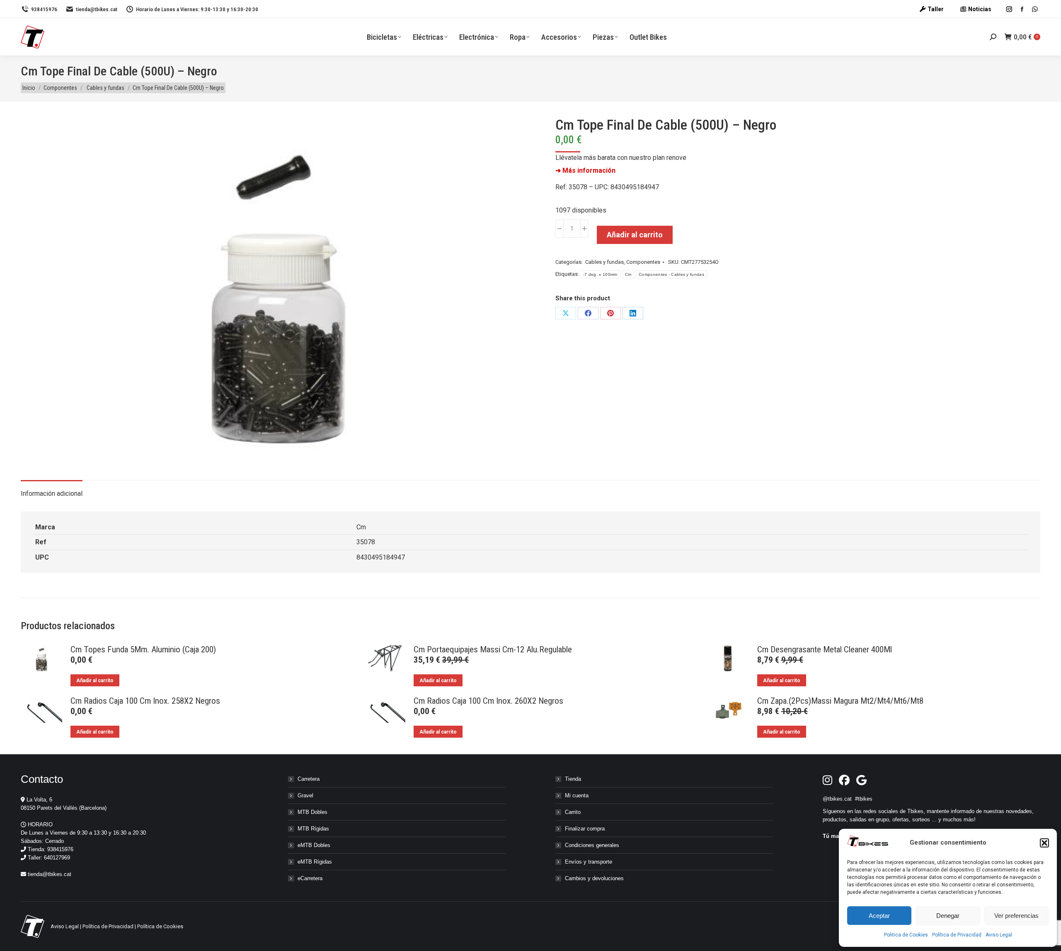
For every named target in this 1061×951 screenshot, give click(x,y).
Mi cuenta (577, 795)
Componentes (643, 262)
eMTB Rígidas (315, 862)
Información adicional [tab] (51, 493)
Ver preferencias (1016, 915)
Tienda (573, 779)
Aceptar (879, 915)
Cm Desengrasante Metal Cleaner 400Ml (824, 649)
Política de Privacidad (956, 935)
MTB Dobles (312, 812)
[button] (1044, 843)
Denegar (947, 915)
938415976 (44, 9)
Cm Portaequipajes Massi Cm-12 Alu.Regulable (493, 649)
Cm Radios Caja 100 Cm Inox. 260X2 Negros (488, 701)
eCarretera (310, 878)
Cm (628, 274)
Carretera (309, 779)
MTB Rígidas (313, 828)
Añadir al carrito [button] (95, 680)
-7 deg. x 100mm (600, 274)
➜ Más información (585, 170)
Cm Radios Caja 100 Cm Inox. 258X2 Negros (145, 701)
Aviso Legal (999, 935)
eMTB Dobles (314, 845)
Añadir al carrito (635, 234)
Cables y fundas (604, 262)
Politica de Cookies (906, 935)
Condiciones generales (592, 845)
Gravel (305, 795)
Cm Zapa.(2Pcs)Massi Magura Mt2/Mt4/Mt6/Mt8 (840, 701)
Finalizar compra (585, 828)
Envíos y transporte (588, 862)
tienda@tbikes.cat (96, 9)
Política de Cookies (160, 926)
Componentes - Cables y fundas (671, 274)
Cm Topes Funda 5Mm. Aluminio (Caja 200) (143, 649)
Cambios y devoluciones (594, 878)
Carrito (573, 812)
